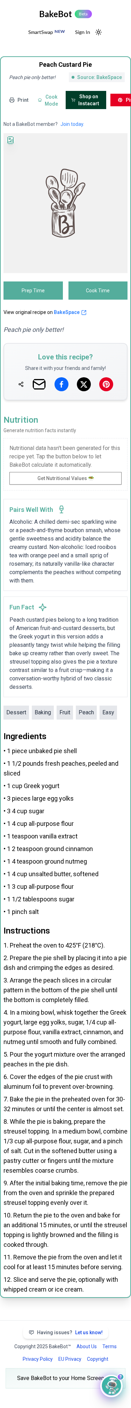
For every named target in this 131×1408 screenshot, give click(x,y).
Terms (109, 1346)
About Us (87, 1346)
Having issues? (70, 1332)
